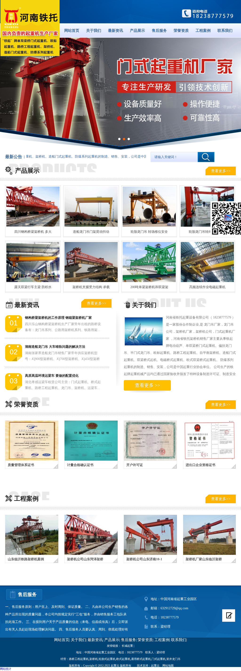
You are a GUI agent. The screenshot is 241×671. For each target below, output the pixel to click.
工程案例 (203, 31)
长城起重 (127, 645)
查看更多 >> (147, 385)
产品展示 (137, 31)
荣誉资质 (181, 31)
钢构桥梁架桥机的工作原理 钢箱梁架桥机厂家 (58, 317)
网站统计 (5, 669)
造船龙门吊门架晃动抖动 (91, 231)
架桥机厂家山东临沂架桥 (204, 559)
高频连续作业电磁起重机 (207, 287)
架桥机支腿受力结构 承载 (91, 287)
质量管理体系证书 (21, 465)
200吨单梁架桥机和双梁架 (149, 287)
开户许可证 (134, 465)
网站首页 (71, 31)
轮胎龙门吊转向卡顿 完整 (207, 231)
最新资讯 (115, 31)
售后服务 (159, 31)
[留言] (228, 615)
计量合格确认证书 (80, 465)
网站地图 (168, 665)
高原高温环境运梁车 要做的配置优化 (52, 375)
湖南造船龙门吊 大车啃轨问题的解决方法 (55, 346)
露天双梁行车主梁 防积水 (33, 287)
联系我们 (225, 31)
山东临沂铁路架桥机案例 (26, 559)
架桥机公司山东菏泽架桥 (85, 559)
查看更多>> (220, 171)
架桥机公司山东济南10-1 (144, 559)
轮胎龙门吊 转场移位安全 (149, 231)
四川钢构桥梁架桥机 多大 (33, 231)
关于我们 (93, 31)
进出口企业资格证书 (200, 465)
